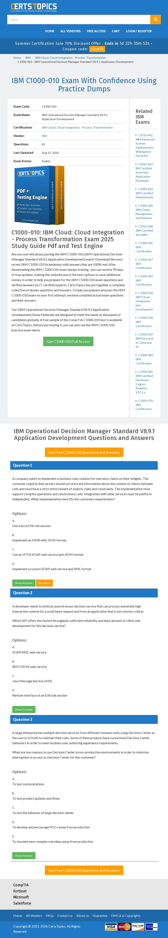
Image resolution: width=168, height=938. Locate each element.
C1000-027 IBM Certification (144, 264)
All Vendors (70, 31)
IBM (28, 57)
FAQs (50, 915)
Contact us (65, 915)
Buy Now (44, 583)
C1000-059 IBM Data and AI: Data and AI (144, 340)
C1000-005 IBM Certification (144, 247)
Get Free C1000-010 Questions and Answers (84, 452)
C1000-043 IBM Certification (144, 280)
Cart (116, 31)
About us (82, 915)
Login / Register (139, 31)
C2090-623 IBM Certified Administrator (144, 193)
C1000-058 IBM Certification (144, 322)
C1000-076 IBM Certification (144, 405)
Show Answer (24, 583)
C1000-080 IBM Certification (144, 359)
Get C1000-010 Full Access (68, 341)
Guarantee (100, 915)
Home (49, 31)
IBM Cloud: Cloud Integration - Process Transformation (70, 57)
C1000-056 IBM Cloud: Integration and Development (144, 301)
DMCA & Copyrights (126, 915)
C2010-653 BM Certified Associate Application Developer (144, 172)
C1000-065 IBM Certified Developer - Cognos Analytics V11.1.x (144, 382)
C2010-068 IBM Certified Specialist (144, 230)
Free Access (96, 31)
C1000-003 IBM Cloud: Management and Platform (144, 212)
